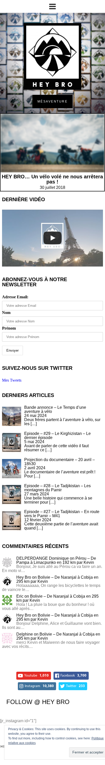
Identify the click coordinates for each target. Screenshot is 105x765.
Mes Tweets (11, 380)
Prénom (9, 328)
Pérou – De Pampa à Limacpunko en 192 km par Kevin (56, 560)
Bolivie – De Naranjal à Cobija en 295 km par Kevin (57, 579)
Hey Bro (23, 577)
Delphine (24, 634)
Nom (6, 312)
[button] (11, 416)
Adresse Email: (15, 297)
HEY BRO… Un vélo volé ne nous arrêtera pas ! (52, 179)
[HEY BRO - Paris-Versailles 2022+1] (52, 238)
